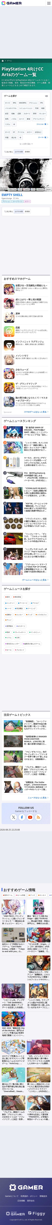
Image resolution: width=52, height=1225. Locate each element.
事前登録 (18, 597)
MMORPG (22, 103)
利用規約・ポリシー (29, 1196)
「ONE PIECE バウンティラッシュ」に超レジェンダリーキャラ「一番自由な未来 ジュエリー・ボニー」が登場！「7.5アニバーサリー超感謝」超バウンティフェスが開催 (13, 923)
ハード (9, 608)
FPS (41, 103)
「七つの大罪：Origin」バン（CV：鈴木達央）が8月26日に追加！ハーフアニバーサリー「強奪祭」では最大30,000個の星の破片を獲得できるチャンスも (38, 950)
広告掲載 (21, 1200)
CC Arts (16, 198)
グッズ (29, 614)
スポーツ (27, 113)
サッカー (42, 113)
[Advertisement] (26, 32)
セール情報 (21, 895)
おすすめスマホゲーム (17, 278)
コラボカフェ (42, 614)
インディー (11, 603)
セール (9, 650)
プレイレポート (20, 632)
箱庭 (43, 108)
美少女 (13, 137)
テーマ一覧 (42, 137)
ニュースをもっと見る (37, 797)
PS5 (33, 189)
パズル (13, 119)
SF (14, 132)
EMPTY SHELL (12, 194)
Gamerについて (12, 1196)
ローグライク (18, 201)
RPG (14, 103)
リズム (7, 124)
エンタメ (19, 614)
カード (21, 119)
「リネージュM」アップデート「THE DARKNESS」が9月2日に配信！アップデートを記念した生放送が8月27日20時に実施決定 (13, 1005)
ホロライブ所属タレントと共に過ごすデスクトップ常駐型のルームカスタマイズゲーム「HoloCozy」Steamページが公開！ (13, 1061)
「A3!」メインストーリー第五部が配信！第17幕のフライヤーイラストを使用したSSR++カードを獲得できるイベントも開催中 (38, 1061)
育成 (36, 108)
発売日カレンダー (13, 644)
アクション (33, 103)
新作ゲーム (8, 895)
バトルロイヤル (10, 108)
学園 (6, 137)
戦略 (13, 113)
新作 (8, 597)
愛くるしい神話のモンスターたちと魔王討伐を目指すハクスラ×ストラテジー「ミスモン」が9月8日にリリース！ (38, 1089)
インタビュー (35, 632)
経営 (6, 113)
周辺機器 (19, 608)
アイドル (21, 132)
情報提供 (43, 1196)
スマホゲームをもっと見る (35, 412)
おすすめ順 (19, 152)
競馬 (6, 119)
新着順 (27, 152)
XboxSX (40, 189)
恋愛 (19, 113)
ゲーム (9, 60)
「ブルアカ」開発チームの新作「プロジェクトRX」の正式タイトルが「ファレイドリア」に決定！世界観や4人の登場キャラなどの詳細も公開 (13, 1118)
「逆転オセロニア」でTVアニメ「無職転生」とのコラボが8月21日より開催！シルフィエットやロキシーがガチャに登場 (38, 977)
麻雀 (28, 119)
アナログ (35, 603)
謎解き (9, 614)
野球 (34, 113)
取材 (8, 632)
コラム (9, 637)
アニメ (9, 620)
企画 (17, 637)
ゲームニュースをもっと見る (34, 580)
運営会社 (31, 1200)
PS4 (20, 189)
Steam (48, 189)
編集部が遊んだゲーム (32, 644)
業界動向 (10, 626)
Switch (27, 189)
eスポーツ (21, 626)
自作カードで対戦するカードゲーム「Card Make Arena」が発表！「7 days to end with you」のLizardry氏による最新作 (13, 949)
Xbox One (12, 189)
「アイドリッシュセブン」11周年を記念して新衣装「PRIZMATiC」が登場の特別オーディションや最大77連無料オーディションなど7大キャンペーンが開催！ (38, 1119)
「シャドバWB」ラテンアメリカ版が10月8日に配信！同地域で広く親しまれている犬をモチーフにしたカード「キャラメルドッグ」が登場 (38, 1006)
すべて (7, 103)
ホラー (29, 132)
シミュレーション (25, 108)
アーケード (23, 603)
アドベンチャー (38, 119)
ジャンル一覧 (41, 124)
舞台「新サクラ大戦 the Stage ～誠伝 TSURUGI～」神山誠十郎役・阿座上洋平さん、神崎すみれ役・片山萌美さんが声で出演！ (38, 921)
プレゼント (20, 650)
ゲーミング (31, 608)
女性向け (38, 132)
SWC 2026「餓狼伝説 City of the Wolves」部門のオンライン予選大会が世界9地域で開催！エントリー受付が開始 (13, 1033)
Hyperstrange (7, 198)
